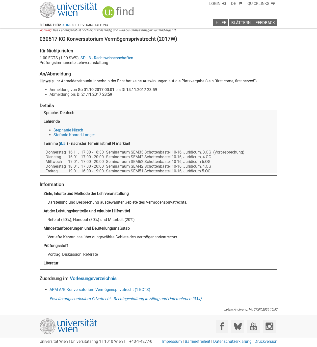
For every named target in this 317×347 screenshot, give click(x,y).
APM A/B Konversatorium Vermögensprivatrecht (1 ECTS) (100, 289)
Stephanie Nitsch (68, 130)
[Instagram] (269, 326)
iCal (63, 143)
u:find (67, 25)
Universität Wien (57, 4)
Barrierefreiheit (197, 341)
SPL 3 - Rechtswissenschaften (106, 58)
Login (214, 3)
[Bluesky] (237, 326)
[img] (119, 14)
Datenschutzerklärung (232, 341)
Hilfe (221, 22)
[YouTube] (253, 326)
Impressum (172, 341)
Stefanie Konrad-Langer (74, 134)
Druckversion (266, 341)
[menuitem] (237, 3)
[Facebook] (222, 326)
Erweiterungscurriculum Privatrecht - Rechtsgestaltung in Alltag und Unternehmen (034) (126, 298)
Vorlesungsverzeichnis (93, 278)
